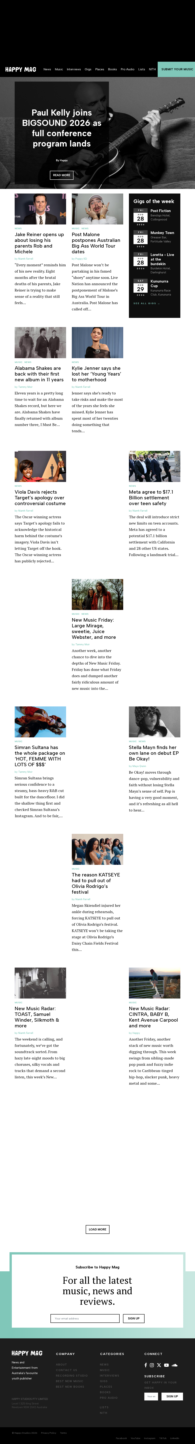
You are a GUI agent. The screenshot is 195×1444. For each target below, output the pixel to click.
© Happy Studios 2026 (24, 1433)
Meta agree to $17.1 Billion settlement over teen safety (151, 497)
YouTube (135, 1438)
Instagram (149, 1438)
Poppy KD (81, 258)
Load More (97, 1229)
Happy (136, 1033)
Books (112, 69)
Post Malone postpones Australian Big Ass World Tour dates (96, 243)
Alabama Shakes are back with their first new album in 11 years (39, 374)
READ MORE (61, 175)
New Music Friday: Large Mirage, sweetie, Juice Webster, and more (94, 628)
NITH (152, 69)
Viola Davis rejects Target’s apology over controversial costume (40, 497)
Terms (63, 1433)
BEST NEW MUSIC (70, 1381)
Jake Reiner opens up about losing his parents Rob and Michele (39, 243)
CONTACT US (66, 1370)
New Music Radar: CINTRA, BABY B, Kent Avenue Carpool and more (153, 1017)
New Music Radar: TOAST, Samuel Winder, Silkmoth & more (37, 1017)
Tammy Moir (25, 386)
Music (59, 69)
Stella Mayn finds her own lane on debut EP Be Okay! (154, 753)
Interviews (74, 69)
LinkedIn (174, 1438)
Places (99, 69)
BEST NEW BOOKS (70, 1386)
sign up (134, 1318)
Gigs (88, 69)
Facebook (121, 1438)
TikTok (162, 1438)
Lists (141, 69)
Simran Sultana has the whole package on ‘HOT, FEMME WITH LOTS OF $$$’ (40, 756)
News (47, 69)
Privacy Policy (48, 1433)
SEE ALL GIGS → (146, 303)
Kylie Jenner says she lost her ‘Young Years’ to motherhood (96, 374)
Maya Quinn (139, 766)
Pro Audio (127, 69)
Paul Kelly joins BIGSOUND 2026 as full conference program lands (61, 128)
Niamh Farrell (25, 258)
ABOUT (61, 1364)
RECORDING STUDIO (72, 1375)
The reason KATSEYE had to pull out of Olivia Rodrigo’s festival (96, 883)
